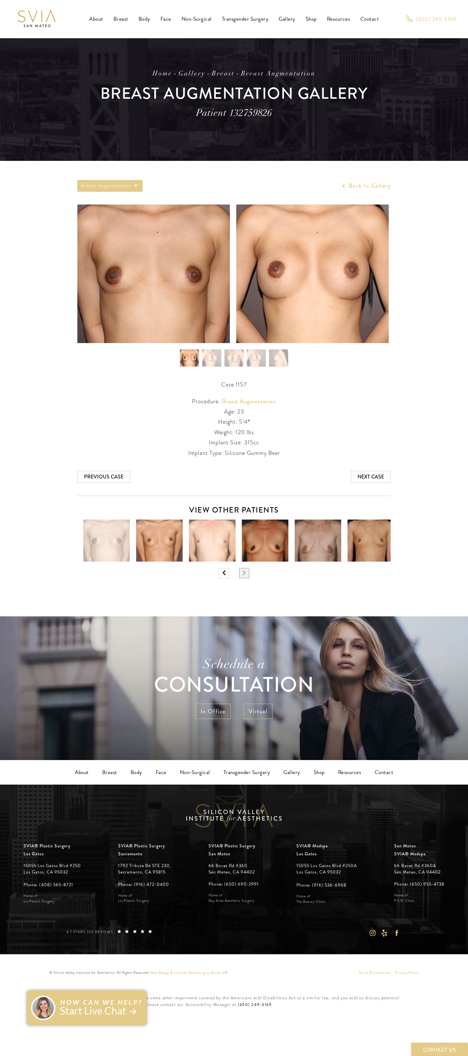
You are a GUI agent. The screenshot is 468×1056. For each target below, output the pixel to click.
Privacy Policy (407, 972)
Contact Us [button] (439, 1049)
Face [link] (165, 19)
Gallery (192, 74)
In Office (213, 711)
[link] (431, 19)
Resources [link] (338, 19)
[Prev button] (224, 573)
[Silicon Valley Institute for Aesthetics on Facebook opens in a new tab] (397, 933)
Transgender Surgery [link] (245, 19)
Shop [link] (311, 19)
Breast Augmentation (278, 74)
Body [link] (144, 19)
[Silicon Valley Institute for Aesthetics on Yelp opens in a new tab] (384, 933)
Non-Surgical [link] (196, 19)
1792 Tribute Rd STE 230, (144, 866)
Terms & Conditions (375, 972)
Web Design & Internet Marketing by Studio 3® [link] (189, 972)
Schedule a (234, 677)
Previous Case (104, 476)
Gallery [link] (287, 19)
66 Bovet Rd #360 (232, 869)
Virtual (258, 711)
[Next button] (244, 573)
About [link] (96, 19)
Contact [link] (369, 19)
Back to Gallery (369, 186)
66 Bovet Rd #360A (417, 869)
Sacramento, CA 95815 (142, 872)
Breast (223, 74)
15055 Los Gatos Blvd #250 (52, 869)
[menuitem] (96, 19)
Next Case (371, 476)
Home (162, 74)
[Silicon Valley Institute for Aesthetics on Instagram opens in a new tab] (372, 933)
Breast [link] (120, 19)
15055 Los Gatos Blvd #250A (326, 869)
